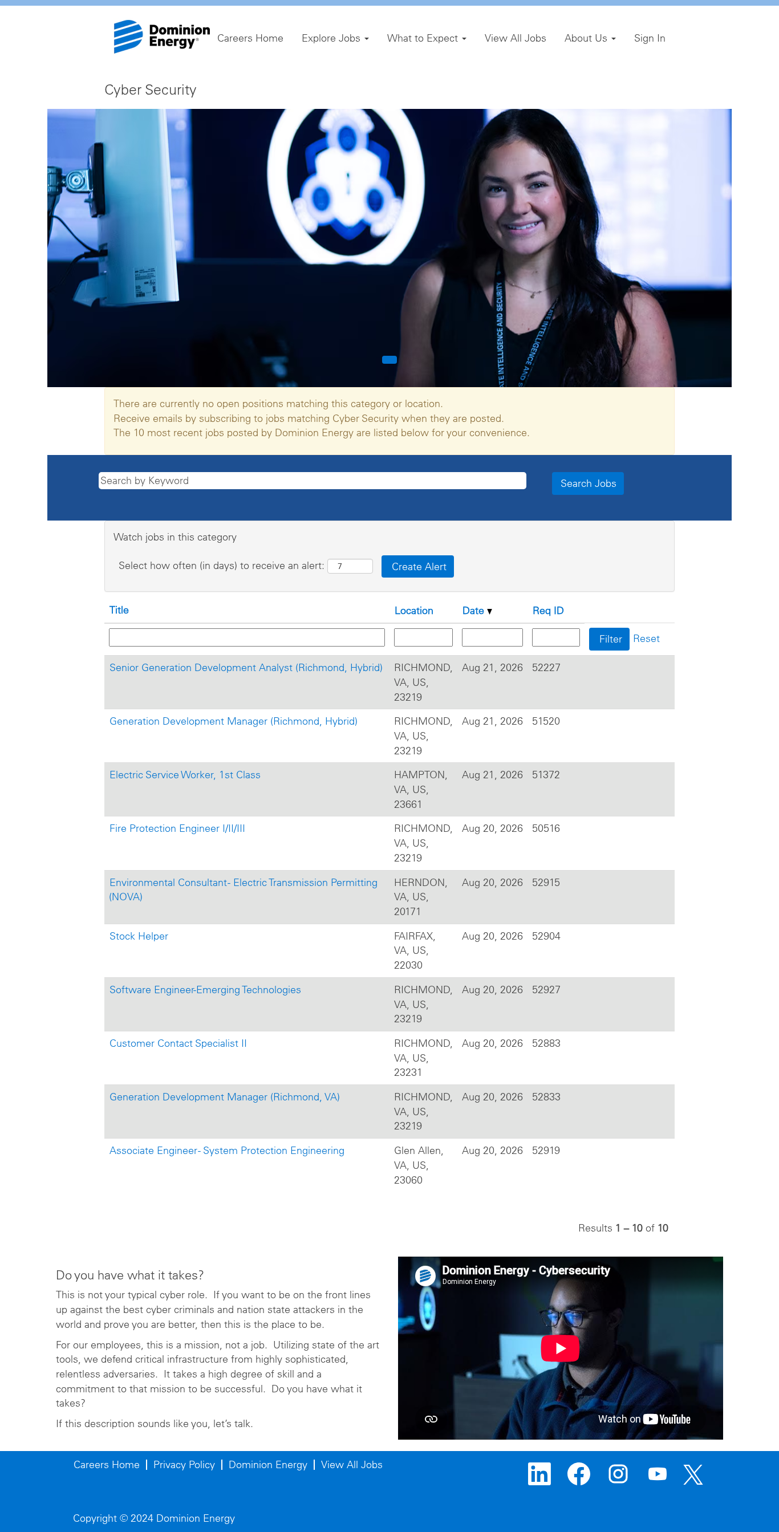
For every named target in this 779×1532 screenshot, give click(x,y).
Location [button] (414, 610)
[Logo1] (162, 36)
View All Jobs (515, 37)
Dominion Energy (268, 1464)
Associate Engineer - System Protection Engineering (226, 1150)
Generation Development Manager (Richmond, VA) (224, 1096)
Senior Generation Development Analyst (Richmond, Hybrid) (246, 667)
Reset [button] (646, 638)
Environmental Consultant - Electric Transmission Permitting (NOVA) (243, 890)
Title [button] (119, 609)
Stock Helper (138, 935)
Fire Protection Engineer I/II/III (177, 828)
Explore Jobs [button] (332, 37)
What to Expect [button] (424, 37)
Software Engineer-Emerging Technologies (205, 989)
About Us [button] (587, 37)
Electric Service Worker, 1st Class (185, 774)
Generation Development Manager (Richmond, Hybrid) (233, 721)
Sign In (650, 37)
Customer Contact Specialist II (178, 1043)
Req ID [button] (548, 610)
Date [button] (474, 610)
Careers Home (250, 37)
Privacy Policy (184, 1464)
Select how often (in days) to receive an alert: (221, 565)
